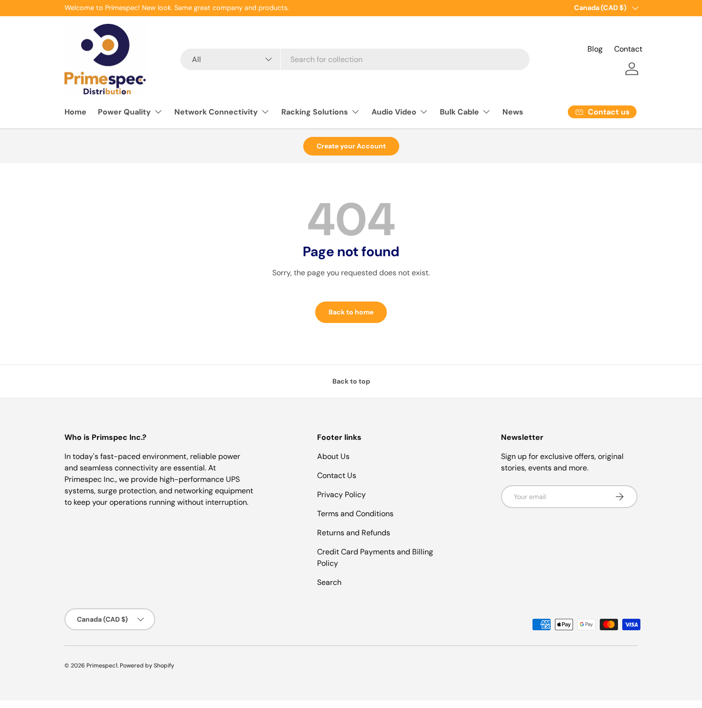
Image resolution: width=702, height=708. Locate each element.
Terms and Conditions (355, 514)
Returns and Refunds (353, 533)
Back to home (351, 312)
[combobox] (355, 59)
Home (75, 112)
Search (329, 582)
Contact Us (336, 475)
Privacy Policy (341, 494)
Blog (595, 49)
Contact (628, 49)
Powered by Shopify (147, 665)
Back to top (351, 381)
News (512, 112)
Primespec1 (101, 665)
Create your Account (351, 146)
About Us (333, 456)
